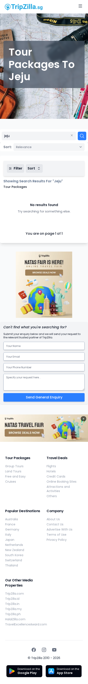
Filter (18, 168)
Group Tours (14, 466)
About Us (53, 519)
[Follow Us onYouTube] (54, 649)
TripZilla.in (12, 604)
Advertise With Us (59, 529)
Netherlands (14, 545)
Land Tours (13, 471)
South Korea (14, 555)
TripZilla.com (14, 593)
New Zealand (14, 550)
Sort (31, 168)
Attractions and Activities (58, 489)
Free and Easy (15, 476)
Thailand (11, 565)
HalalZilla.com (15, 619)
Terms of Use (56, 534)
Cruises (10, 481)
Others (52, 496)
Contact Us (55, 524)
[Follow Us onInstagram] (44, 649)
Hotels (51, 471)
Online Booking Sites (61, 481)
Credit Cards (56, 476)
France (10, 524)
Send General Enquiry (44, 397)
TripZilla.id (12, 599)
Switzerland (13, 560)
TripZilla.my (13, 609)
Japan (9, 540)
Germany (12, 529)
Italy (8, 534)
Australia (11, 519)
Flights (51, 466)
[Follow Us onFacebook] (33, 649)
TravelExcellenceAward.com (26, 624)
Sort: (7, 146)
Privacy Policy (57, 540)
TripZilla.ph (13, 614)
